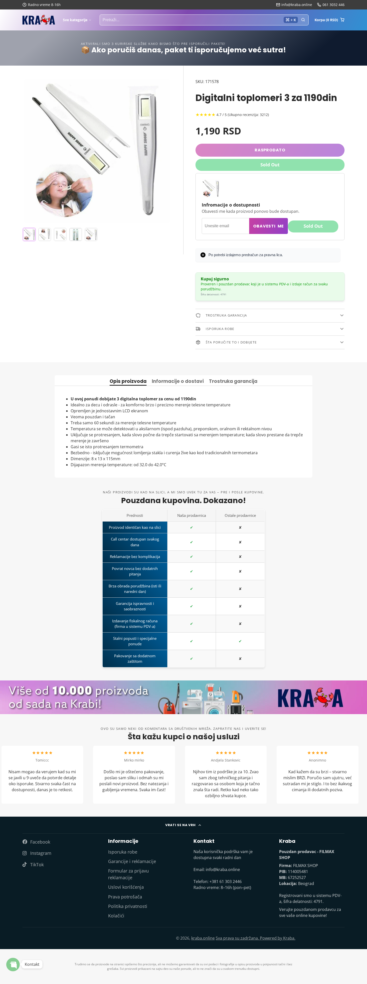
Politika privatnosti (127, 906)
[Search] (303, 20)
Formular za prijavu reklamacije (128, 874)
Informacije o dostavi (178, 381)
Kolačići (116, 916)
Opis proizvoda (128, 381)
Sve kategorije (75, 19)
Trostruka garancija (233, 381)
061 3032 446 (334, 4)
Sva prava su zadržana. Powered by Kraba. (255, 938)
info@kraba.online (296, 4)
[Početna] (38, 20)
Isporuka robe (122, 852)
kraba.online (203, 938)
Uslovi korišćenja (126, 887)
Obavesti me (268, 226)
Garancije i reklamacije (132, 861)
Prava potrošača (125, 897)
